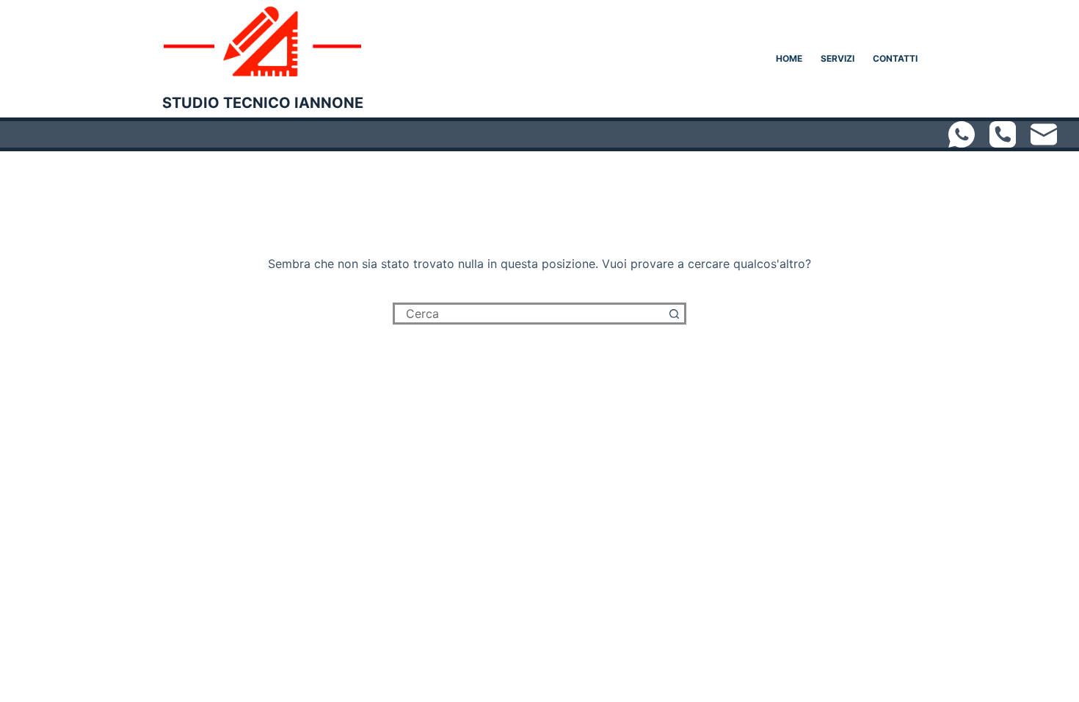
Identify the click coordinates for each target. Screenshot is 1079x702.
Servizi (837, 58)
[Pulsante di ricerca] (675, 314)
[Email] (1044, 134)
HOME (789, 58)
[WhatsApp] (961, 134)
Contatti (895, 58)
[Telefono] (1002, 134)
